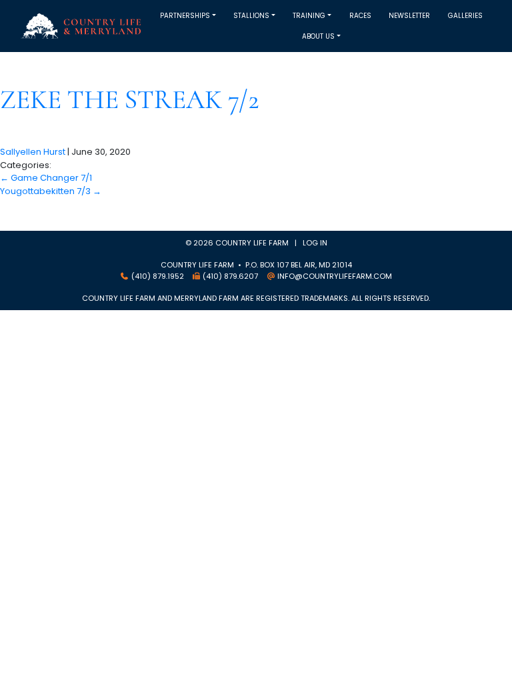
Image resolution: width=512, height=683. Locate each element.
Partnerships (185, 16)
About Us (318, 36)
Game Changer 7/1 (46, 177)
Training (309, 16)
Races (360, 16)
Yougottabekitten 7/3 (50, 191)
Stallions (251, 16)
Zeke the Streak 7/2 (129, 99)
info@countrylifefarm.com (334, 276)
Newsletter (409, 16)
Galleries (465, 16)
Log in (315, 242)
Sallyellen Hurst (32, 151)
